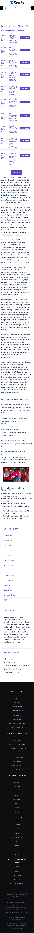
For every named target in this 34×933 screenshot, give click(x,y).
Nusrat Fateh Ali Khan (11, 672)
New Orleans (17, 791)
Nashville (17, 795)
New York (17, 782)
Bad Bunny (8, 540)
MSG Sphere (17, 740)
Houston (17, 812)
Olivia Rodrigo (9, 535)
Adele (6, 570)
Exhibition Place (15, 197)
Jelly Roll (7, 555)
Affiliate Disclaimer (17, 884)
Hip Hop (17, 829)
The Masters (8, 565)
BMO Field (5, 195)
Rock (17, 846)
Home (3, 18)
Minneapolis (17, 799)
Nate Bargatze (9, 580)
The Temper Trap (10, 662)
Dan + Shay (8, 545)
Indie (17, 833)
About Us (17, 879)
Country (17, 824)
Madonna (7, 585)
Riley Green (8, 550)
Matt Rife (17, 702)
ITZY (5, 600)
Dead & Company (17, 706)
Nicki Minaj (17, 715)
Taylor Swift (17, 698)
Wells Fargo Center (17, 757)
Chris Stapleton (9, 595)
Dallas (17, 803)
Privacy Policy (17, 875)
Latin (17, 854)
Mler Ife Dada (8, 659)
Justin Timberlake (17, 711)
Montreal (25, 252)
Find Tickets (25, 37)
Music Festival (17, 837)
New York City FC (23, 282)
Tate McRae (8, 590)
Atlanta (6, 282)
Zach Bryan (17, 719)
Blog (17, 871)
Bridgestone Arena (17, 765)
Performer (11, 18)
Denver (17, 808)
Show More (16, 172)
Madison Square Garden (17, 744)
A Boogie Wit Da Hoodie (17, 723)
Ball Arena (17, 761)
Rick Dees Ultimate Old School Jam (16, 666)
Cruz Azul (4, 349)
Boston (17, 786)
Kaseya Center (17, 753)
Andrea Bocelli (9, 575)
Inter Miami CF (9, 560)
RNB (17, 850)
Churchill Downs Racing (12, 669)
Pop (17, 841)
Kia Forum (17, 770)
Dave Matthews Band (17, 727)
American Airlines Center (17, 748)
